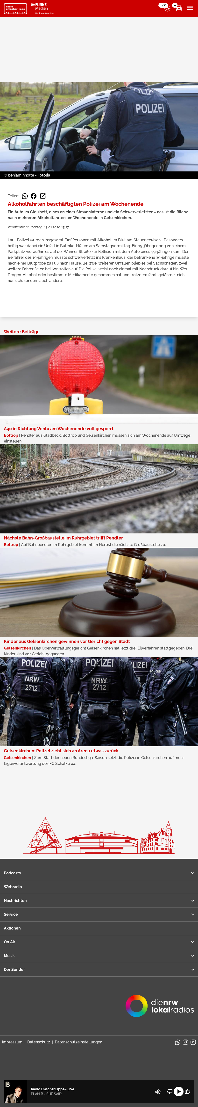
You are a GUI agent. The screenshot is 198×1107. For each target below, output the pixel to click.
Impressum (12, 1042)
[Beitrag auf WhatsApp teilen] (25, 196)
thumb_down (170, 1091)
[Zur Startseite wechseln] (15, 8)
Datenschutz (38, 1042)
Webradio (13, 887)
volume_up (158, 1091)
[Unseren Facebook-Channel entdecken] (185, 1042)
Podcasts (12, 873)
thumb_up (187, 1091)
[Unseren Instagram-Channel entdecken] (193, 1042)
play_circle (178, 1091)
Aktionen (12, 928)
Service (11, 914)
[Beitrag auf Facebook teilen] (33, 196)
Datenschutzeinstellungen (78, 1042)
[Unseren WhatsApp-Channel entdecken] (178, 1042)
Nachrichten (15, 900)
